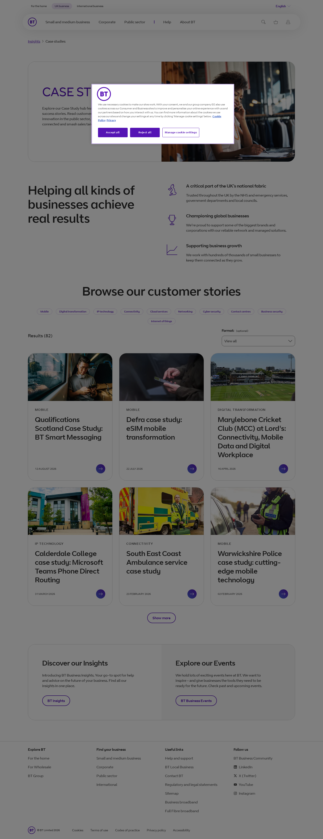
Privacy (111, 120)
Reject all (145, 132)
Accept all (113, 132)
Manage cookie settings (181, 132)
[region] (162, 114)
